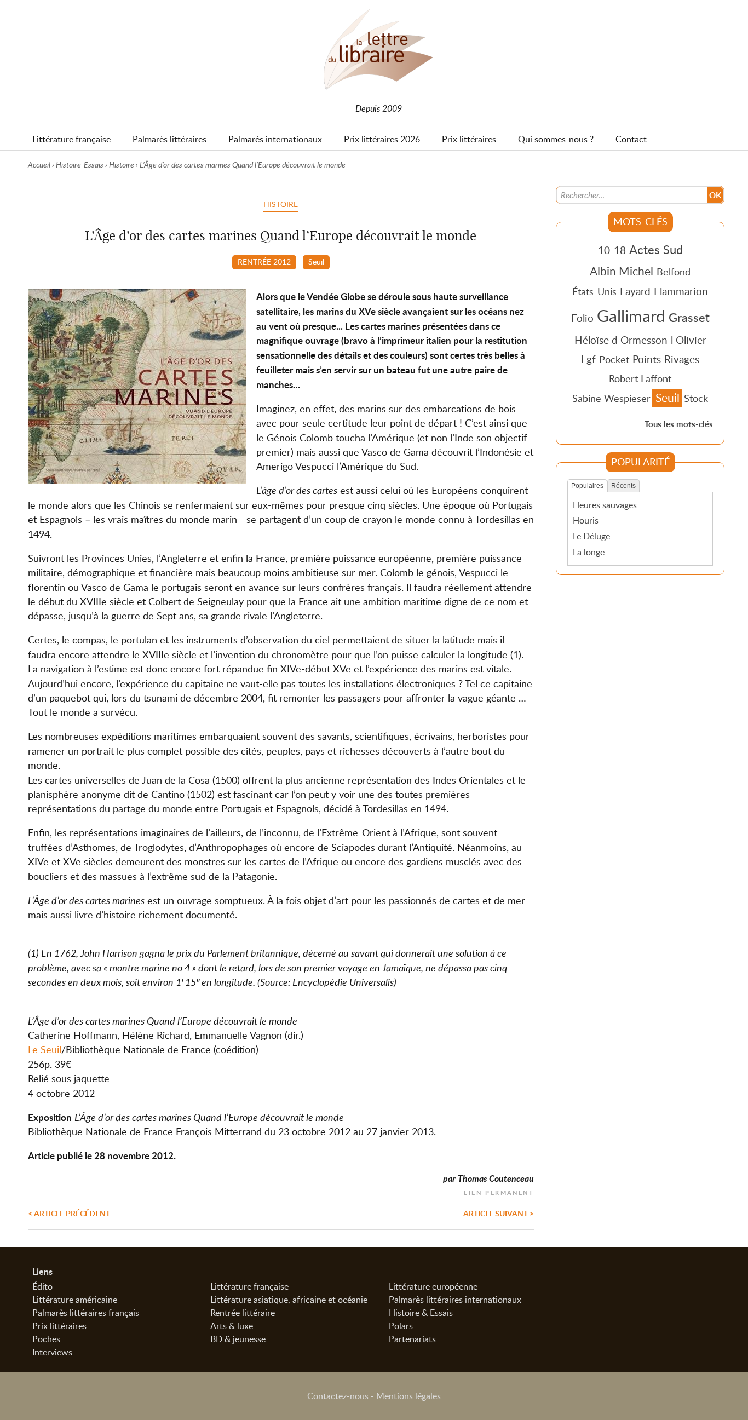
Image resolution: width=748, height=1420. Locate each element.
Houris (586, 520)
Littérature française (249, 1286)
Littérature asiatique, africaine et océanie (288, 1299)
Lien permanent (499, 1191)
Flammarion (681, 291)
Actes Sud (656, 249)
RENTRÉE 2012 (264, 261)
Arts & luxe (231, 1326)
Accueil (39, 164)
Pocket (614, 359)
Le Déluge (591, 536)
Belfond (674, 271)
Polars (401, 1326)
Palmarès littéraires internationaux (455, 1299)
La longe (589, 552)
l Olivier (688, 339)
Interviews (52, 1352)
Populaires (587, 486)
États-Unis (594, 291)
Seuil (316, 261)
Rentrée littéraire (242, 1313)
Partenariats (412, 1339)
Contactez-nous (338, 1396)
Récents (623, 486)
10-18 (612, 250)
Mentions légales (408, 1396)
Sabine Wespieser (611, 398)
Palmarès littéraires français (85, 1313)
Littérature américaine (74, 1299)
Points (646, 359)
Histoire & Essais (421, 1313)
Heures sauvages (605, 505)
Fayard (635, 291)
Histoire (121, 164)
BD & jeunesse (238, 1339)
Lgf (588, 359)
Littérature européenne (433, 1286)
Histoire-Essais (79, 164)
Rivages (681, 359)
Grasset (689, 317)
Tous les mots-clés (679, 424)
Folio (582, 318)
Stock (696, 398)
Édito (42, 1286)
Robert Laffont (640, 378)
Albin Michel (621, 271)
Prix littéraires (59, 1326)
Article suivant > (498, 1213)
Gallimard (631, 315)
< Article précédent (69, 1213)
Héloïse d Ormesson (621, 339)
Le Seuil (44, 1049)
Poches (46, 1339)
